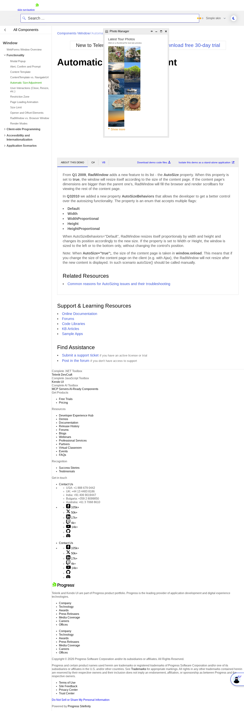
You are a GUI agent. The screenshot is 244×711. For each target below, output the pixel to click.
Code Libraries (73, 324)
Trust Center (66, 693)
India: (81, 495)
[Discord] (68, 536)
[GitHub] (68, 532)
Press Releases (69, 613)
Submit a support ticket (80, 355)
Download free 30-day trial (190, 45)
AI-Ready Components (83, 389)
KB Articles (70, 329)
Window (84, 33)
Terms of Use (67, 682)
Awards (64, 610)
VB (103, 162)
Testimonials (67, 471)
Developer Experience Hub (76, 415)
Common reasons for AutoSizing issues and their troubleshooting (119, 284)
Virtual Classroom (70, 447)
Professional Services (73, 440)
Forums (68, 319)
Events (63, 451)
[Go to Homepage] (37, 9)
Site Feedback (68, 686)
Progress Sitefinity (79, 706)
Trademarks (138, 669)
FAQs (62, 454)
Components (66, 33)
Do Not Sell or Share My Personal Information (80, 699)
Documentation (68, 422)
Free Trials (66, 399)
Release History (69, 426)
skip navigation (26, 9)
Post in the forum (75, 361)
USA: (80, 487)
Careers (64, 621)
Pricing (63, 402)
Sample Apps (72, 334)
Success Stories (69, 467)
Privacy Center (68, 689)
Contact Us (66, 484)
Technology (66, 606)
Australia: (83, 502)
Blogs (62, 433)
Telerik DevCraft (62, 374)
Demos (63, 419)
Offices (63, 624)
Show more (118, 129)
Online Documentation (79, 314)
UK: (80, 491)
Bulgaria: (82, 498)
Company (65, 603)
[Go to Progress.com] (63, 586)
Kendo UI (58, 381)
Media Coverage (69, 617)
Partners (64, 444)
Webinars (65, 436)
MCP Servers (60, 389)
